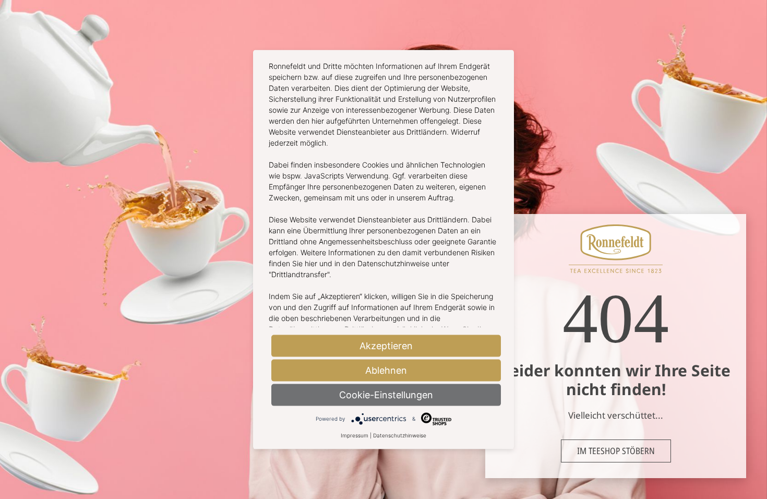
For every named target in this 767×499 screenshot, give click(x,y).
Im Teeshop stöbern (616, 451)
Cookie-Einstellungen (386, 394)
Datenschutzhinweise (399, 435)
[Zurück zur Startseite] (616, 270)
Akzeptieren (386, 345)
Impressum (354, 435)
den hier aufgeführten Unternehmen (357, 120)
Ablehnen (386, 369)
